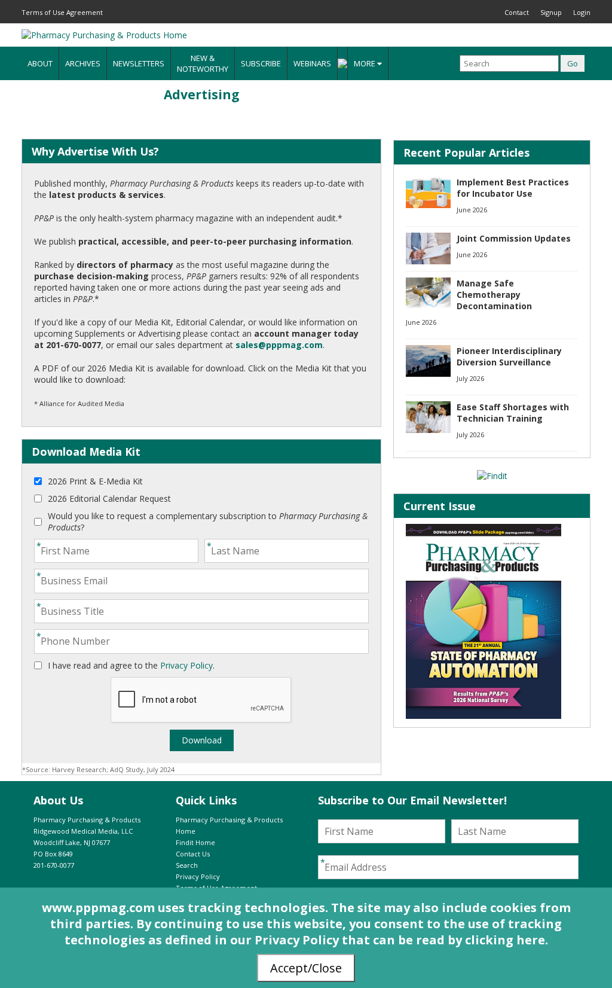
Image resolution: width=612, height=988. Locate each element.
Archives (82, 63)
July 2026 (470, 378)
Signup (551, 12)
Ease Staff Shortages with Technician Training (513, 412)
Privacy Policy (186, 665)
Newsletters (138, 63)
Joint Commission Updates (514, 238)
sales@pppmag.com (279, 344)
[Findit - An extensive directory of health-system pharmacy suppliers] (492, 475)
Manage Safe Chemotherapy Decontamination (494, 295)
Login (581, 12)
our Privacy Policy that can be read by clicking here (387, 940)
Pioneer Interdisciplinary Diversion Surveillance (509, 356)
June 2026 (472, 209)
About (40, 63)
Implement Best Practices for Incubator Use (513, 187)
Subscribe (261, 63)
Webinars (312, 63)
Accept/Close (306, 968)
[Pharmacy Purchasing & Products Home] (104, 35)
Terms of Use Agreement (62, 12)
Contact (516, 12)
